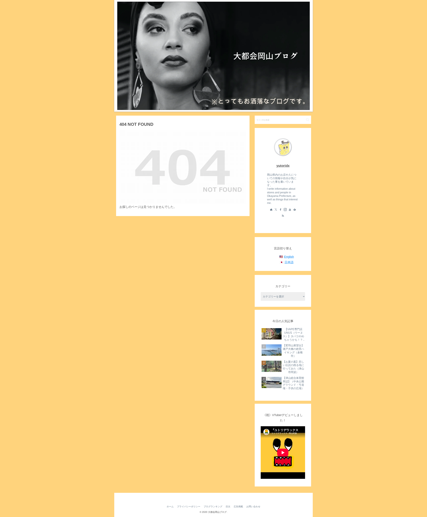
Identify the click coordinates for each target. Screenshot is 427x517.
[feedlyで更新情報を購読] (294, 209)
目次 (228, 506)
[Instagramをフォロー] (285, 209)
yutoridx (283, 165)
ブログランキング (213, 506)
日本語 (289, 262)
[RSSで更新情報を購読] (283, 215)
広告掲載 (238, 506)
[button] (308, 120)
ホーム (170, 506)
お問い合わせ (253, 506)
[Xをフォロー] (276, 209)
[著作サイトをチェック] (271, 209)
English (289, 256)
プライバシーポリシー (188, 506)
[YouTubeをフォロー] (290, 209)
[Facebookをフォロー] (280, 209)
